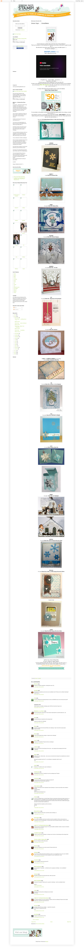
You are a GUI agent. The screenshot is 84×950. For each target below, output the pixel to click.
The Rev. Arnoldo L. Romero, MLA (40, 839)
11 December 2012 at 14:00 (39, 902)
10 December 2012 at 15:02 (39, 877)
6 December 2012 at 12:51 (39, 774)
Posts (15, 307)
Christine (15, 279)
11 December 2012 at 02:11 (39, 886)
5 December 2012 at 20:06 (39, 722)
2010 (15, 352)
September (17, 336)
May (16, 342)
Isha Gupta (36, 914)
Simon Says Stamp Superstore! (19, 176)
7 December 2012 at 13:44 (39, 829)
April (16, 344)
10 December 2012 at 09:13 (39, 856)
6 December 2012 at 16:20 (39, 782)
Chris (15, 277)
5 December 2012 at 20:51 (39, 730)
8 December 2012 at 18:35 (39, 842)
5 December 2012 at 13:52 (39, 701)
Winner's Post (17, 321)
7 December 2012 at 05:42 (39, 807)
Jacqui (15, 284)
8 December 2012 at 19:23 (39, 848)
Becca (15, 275)
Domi (15, 281)
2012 (15, 316)
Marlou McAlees (37, 811)
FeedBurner (22, 29)
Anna (15, 273)
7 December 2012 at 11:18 (39, 814)
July (16, 339)
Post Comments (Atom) (40, 923)
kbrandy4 (36, 690)
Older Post (69, 921)
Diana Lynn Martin (37, 880)
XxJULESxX (36, 778)
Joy (14, 285)
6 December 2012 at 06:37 (39, 761)
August (16, 338)
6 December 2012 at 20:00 (39, 793)
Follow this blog (20, 48)
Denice (35, 754)
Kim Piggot (16, 288)
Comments (16, 309)
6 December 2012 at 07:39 (39, 768)
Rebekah (35, 845)
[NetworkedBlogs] (20, 46)
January (16, 348)
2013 (15, 314)
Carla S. (35, 740)
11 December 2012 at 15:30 (39, 910)
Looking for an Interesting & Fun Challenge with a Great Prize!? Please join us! (19, 178)
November (17, 333)
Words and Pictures (37, 866)
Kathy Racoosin (16, 287)
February (16, 347)
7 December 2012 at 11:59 (39, 821)
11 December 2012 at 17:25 (39, 917)
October (16, 335)
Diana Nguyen (36, 817)
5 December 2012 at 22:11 (39, 743)
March (16, 345)
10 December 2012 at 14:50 (39, 870)
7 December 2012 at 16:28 (39, 835)
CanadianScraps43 (37, 832)
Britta (15, 276)
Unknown (36, 852)
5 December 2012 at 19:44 (39, 714)
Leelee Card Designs (38, 885)
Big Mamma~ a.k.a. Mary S (39, 711)
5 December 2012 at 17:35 (39, 707)
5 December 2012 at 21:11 (39, 736)
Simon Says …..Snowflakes (20, 330)
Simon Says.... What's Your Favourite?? (19, 327)
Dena (15, 280)
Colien (35, 890)
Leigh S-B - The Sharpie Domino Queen (41, 825)
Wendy (35, 733)
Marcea (15, 289)
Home (51, 921)
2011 (15, 350)
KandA (35, 765)
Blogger (46, 941)
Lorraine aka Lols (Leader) (16, 195)
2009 (15, 353)
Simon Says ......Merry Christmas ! (21, 323)
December (17, 317)
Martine (15, 291)
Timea (15, 292)
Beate (35, 726)
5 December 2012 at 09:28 (39, 694)
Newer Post (34, 921)
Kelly (35, 698)
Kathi (35, 717)
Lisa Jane (36, 905)
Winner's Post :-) (18, 331)
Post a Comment (36, 919)
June (16, 341)
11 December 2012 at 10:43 (39, 894)
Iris (14, 283)
